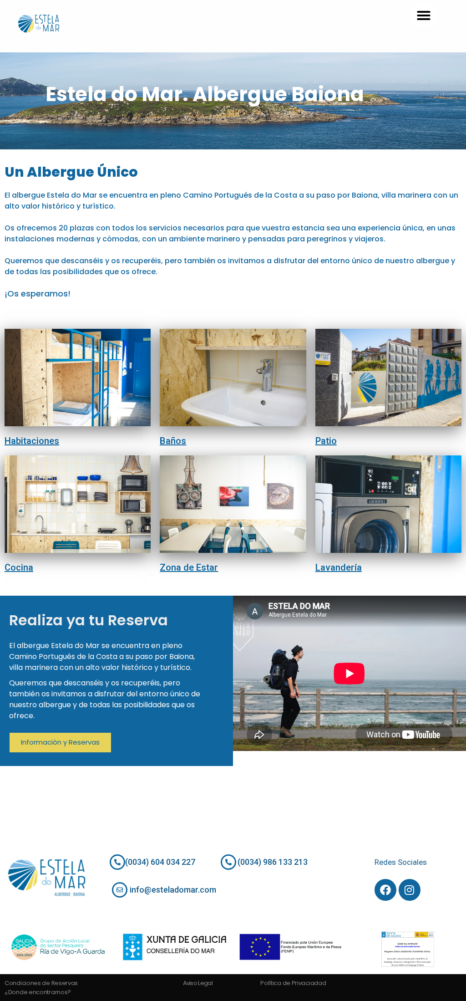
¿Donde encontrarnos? (38, 992)
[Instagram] (409, 890)
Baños (173, 440)
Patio (326, 440)
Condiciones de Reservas (41, 983)
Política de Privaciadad (293, 983)
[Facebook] (385, 890)
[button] (424, 15)
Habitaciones (32, 440)
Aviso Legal (198, 983)
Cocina (19, 567)
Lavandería (338, 567)
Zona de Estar (189, 567)
